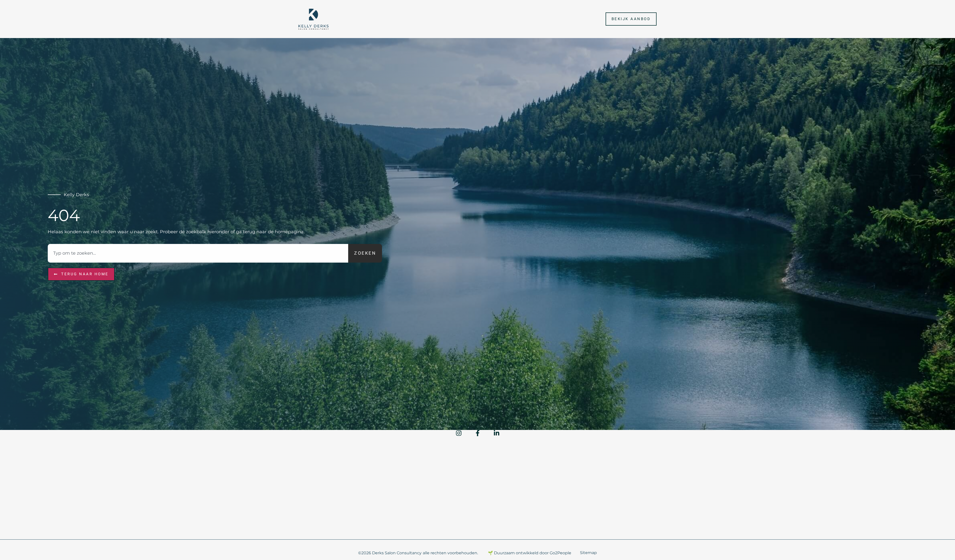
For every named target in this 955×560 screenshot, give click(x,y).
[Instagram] (459, 433)
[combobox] (198, 253)
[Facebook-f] (478, 433)
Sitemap (588, 552)
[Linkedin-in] (496, 433)
